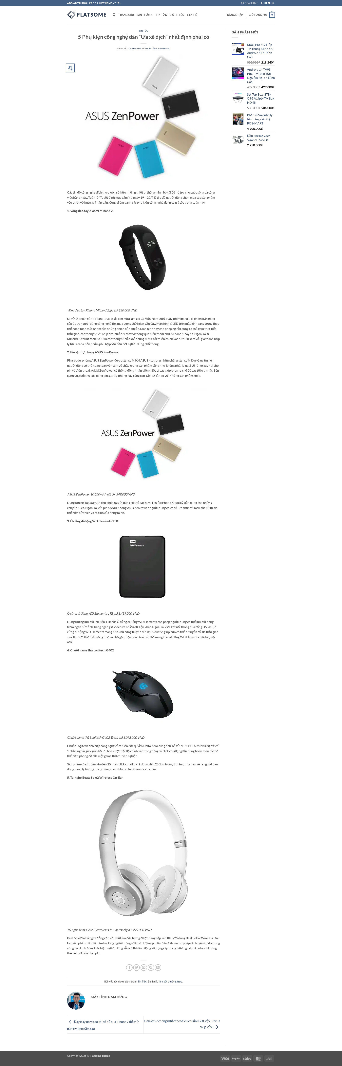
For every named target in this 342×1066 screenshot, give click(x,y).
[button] (249, 3)
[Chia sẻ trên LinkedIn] (158, 967)
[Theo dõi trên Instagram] (265, 3)
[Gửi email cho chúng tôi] (273, 3)
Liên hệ (192, 14)
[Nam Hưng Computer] (87, 15)
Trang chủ (126, 14)
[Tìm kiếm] (114, 15)
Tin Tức (161, 14)
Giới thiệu (177, 14)
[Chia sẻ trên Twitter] (136, 967)
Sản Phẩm (144, 14)
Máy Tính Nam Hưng (158, 48)
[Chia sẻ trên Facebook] (129, 967)
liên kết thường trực (170, 981)
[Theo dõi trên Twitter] (269, 3)
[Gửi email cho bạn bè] (144, 967)
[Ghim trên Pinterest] (151, 967)
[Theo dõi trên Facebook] (261, 3)
